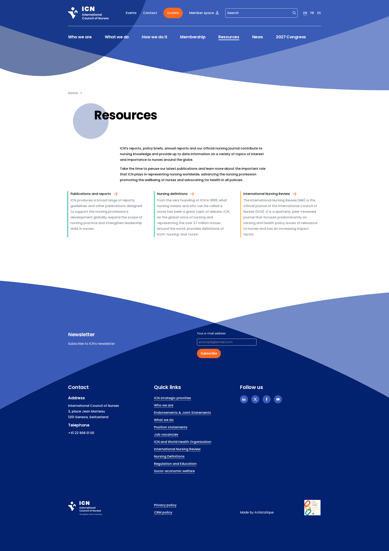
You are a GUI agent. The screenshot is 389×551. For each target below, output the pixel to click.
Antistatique (264, 512)
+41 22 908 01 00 (81, 433)
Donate (173, 13)
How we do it (154, 37)
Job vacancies (166, 434)
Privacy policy (165, 505)
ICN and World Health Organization (182, 441)
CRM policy (163, 512)
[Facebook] (267, 399)
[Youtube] (278, 399)
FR (312, 13)
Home (73, 93)
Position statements (170, 427)
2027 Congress (291, 37)
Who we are (80, 37)
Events (131, 13)
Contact (150, 13)
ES (319, 13)
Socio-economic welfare (174, 471)
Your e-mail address (211, 333)
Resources (228, 37)
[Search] (294, 12)
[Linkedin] (244, 399)
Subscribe (209, 353)
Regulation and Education (175, 463)
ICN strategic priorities (172, 398)
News (257, 37)
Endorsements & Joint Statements (182, 412)
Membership (192, 37)
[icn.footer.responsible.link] (312, 507)
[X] (255, 399)
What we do (117, 37)
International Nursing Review (177, 449)
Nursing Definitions (169, 456)
